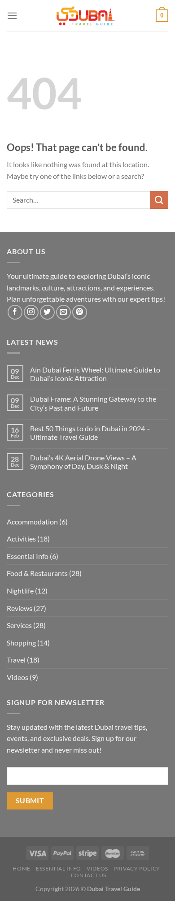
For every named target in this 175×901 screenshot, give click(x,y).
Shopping (21, 642)
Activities (21, 538)
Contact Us (88, 875)
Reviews (19, 608)
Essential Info (27, 556)
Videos (17, 677)
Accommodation (32, 521)
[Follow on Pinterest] (79, 312)
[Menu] (12, 15)
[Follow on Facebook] (15, 312)
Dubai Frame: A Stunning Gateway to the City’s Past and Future (93, 403)
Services (19, 625)
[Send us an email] (63, 312)
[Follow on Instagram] (31, 312)
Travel (16, 659)
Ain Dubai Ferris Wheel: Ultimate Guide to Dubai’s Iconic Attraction (95, 373)
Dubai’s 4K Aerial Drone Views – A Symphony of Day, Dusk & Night (83, 461)
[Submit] (159, 199)
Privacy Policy (137, 868)
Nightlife (20, 590)
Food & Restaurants (37, 573)
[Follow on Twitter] (47, 312)
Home (21, 868)
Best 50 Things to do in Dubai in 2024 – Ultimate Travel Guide (90, 432)
